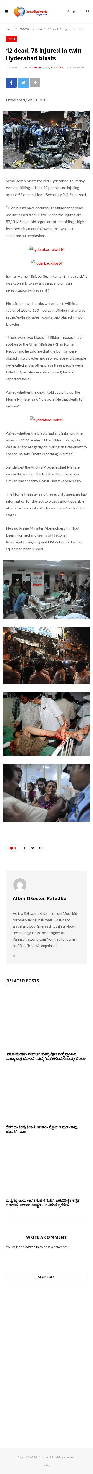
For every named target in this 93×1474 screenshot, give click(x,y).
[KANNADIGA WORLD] (30, 11)
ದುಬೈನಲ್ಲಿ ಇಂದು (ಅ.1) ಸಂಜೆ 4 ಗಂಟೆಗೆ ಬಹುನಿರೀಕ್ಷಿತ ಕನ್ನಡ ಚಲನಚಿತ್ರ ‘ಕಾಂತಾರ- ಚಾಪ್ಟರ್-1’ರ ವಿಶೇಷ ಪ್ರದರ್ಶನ (42, 1202)
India (11, 39)
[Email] (40, 848)
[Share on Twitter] (23, 83)
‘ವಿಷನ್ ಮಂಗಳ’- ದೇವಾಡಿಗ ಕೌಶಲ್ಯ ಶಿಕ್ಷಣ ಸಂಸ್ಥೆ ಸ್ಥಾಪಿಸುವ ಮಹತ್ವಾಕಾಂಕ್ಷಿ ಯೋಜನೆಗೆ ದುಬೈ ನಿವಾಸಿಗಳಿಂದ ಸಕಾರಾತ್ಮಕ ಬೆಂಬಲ (46, 1056)
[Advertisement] (46, 1356)
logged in (32, 1247)
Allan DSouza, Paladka (46, 67)
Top (47, 1465)
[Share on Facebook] (11, 83)
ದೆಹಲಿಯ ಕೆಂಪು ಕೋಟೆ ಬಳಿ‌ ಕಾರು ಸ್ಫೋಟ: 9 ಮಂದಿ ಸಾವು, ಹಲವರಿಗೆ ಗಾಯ (42, 1129)
